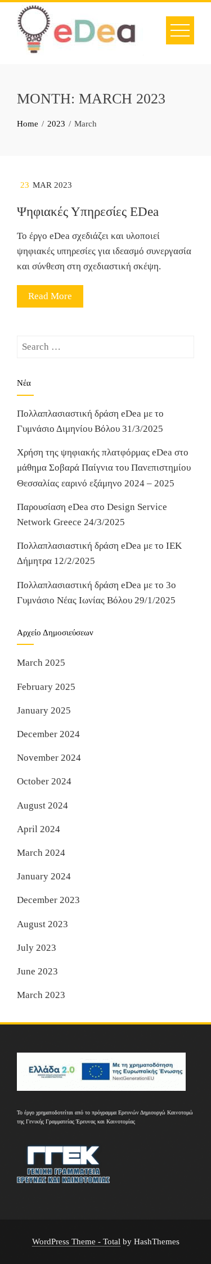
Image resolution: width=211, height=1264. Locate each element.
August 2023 (42, 924)
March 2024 (41, 852)
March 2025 (41, 662)
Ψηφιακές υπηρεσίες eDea (88, 212)
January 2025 (44, 710)
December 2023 (48, 900)
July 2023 (36, 947)
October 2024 (44, 781)
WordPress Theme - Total (76, 1241)
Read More (50, 296)
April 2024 (38, 829)
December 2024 (48, 734)
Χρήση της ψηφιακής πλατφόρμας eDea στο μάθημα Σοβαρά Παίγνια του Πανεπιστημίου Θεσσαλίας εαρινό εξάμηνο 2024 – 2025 (104, 467)
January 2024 (44, 876)
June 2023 (37, 971)
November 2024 (49, 757)
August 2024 (42, 805)
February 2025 (46, 686)
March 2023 (41, 995)
